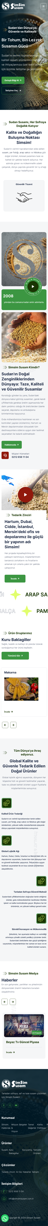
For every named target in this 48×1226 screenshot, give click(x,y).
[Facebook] (4, 1105)
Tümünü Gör (14, 655)
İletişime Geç (12, 90)
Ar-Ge (19, 1172)
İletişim (35, 1172)
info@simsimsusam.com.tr (21, 1198)
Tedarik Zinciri (8, 1172)
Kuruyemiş (27, 1150)
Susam (5, 1150)
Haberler (27, 1172)
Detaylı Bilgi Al (12, 80)
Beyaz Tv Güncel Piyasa (22, 1042)
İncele (14, 578)
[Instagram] (10, 1105)
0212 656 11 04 (20, 457)
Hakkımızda (10, 444)
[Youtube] (16, 1105)
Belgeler (23, 1124)
